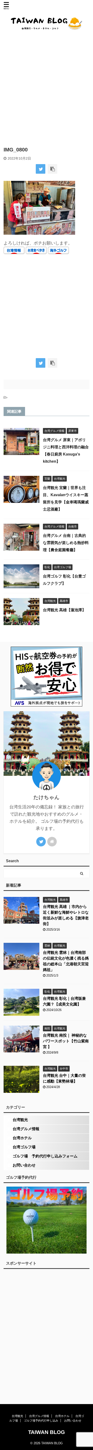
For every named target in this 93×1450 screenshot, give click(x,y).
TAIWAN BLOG (46, 1432)
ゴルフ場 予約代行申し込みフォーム (45, 1156)
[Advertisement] (46, 88)
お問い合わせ (24, 1165)
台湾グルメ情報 (26, 1129)
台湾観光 (20, 1120)
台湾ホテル (22, 1138)
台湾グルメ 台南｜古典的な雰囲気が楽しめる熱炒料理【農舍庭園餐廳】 (66, 542)
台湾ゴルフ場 (24, 1147)
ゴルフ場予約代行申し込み (41, 1420)
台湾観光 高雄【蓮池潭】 (64, 610)
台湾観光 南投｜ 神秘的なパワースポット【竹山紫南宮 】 (66, 1041)
